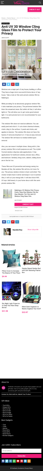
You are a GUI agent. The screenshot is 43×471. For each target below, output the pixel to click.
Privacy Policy (28, 468)
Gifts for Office (7, 414)
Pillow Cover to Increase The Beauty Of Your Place (11, 272)
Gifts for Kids (7, 412)
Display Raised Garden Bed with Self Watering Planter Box (31, 270)
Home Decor (11, 18)
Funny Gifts (6, 432)
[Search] (40, 2)
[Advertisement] (21, 351)
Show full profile (33, 229)
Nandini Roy (17, 230)
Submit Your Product (24, 394)
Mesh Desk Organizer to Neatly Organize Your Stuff (31, 308)
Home (4, 18)
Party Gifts (6, 430)
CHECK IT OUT (34, 10)
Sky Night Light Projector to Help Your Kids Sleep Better (11, 305)
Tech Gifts (6, 405)
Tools (4, 426)
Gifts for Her (7, 409)
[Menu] (2, 2)
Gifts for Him (7, 411)
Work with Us (13, 394)
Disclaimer (21, 468)
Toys (4, 424)
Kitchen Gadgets (8, 435)
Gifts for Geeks (7, 416)
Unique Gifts (7, 407)
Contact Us (5, 394)
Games (5, 428)
